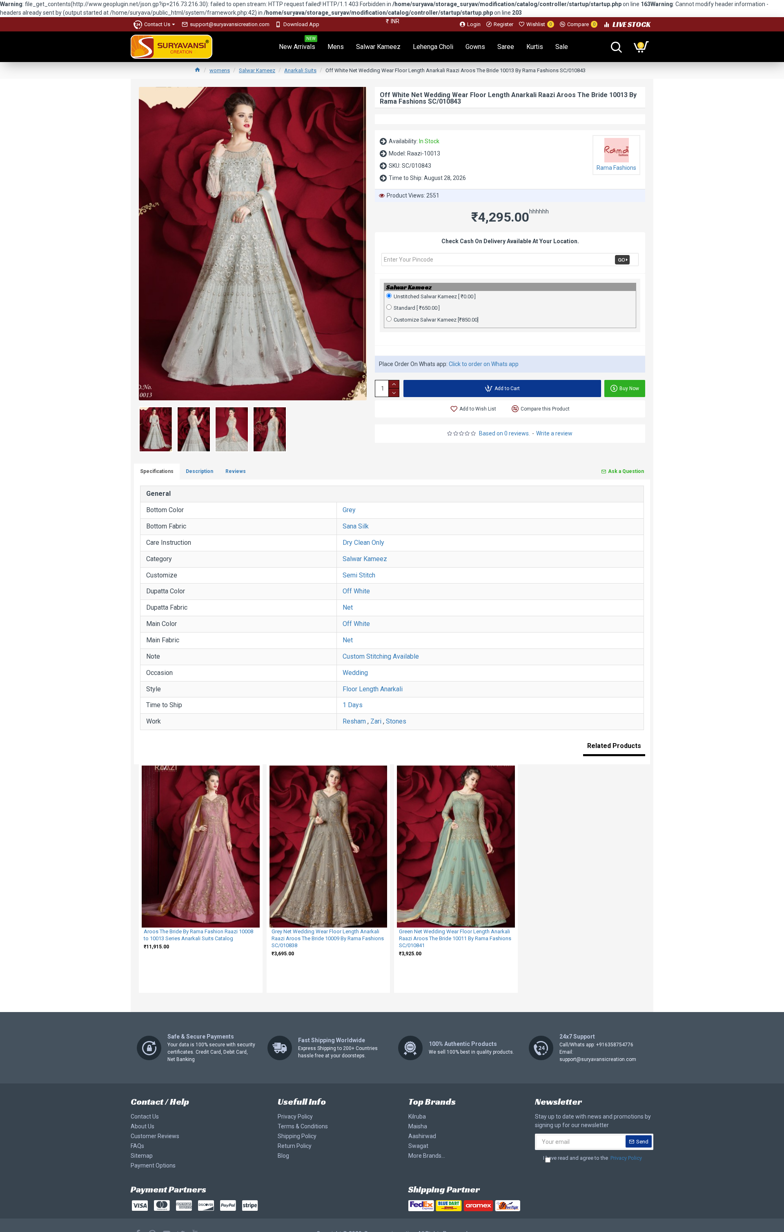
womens (219, 70)
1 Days (353, 705)
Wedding (355, 673)
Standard (417, 308)
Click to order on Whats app (484, 364)
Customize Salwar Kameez (436, 320)
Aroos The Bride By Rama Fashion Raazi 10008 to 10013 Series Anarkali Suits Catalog (198, 934)
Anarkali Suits (300, 70)
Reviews (235, 471)
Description (199, 471)
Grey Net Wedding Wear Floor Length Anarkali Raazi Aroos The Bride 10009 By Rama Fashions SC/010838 (328, 938)
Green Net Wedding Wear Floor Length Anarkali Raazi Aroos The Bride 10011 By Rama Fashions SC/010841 (455, 938)
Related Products (614, 746)
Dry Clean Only (363, 542)
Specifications (157, 471)
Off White (356, 591)
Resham (354, 721)
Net (348, 607)
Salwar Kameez (257, 70)
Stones (396, 721)
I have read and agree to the (592, 1158)
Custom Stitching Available (381, 656)
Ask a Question (626, 471)
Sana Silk (356, 526)
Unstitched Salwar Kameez (435, 296)
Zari (375, 721)
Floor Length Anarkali (373, 689)
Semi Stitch (359, 575)
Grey (349, 510)
